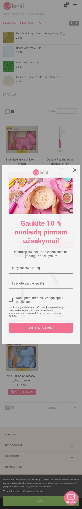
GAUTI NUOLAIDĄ (41, 328)
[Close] (75, 170)
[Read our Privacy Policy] (70, 307)
